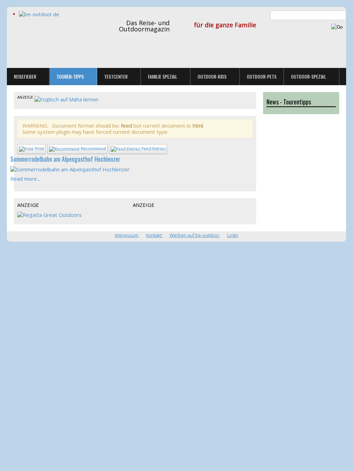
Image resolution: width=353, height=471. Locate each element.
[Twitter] (347, 56)
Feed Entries (153, 149)
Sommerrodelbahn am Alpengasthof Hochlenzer (65, 158)
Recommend (93, 149)
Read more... (25, 178)
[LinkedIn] (347, 75)
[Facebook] (347, 65)
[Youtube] (347, 85)
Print (39, 149)
